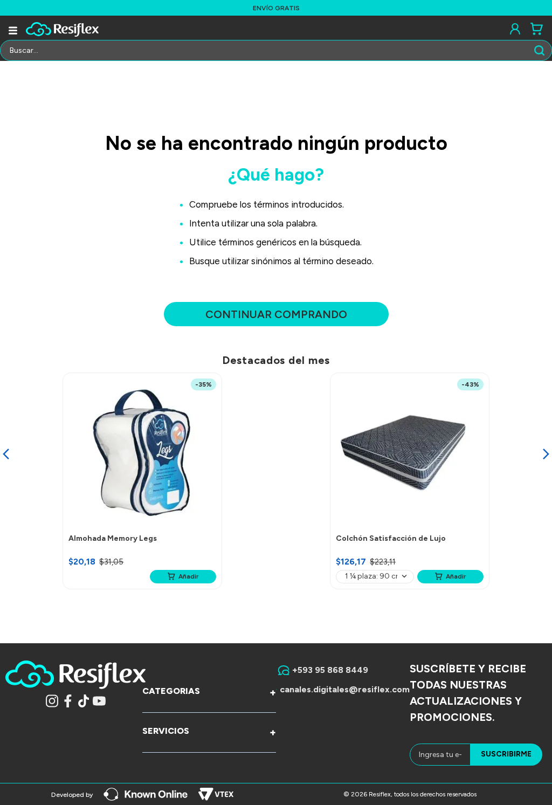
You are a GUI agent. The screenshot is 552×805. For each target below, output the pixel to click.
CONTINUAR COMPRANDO (276, 314)
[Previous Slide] (6, 454)
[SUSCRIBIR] (506, 755)
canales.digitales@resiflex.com (345, 689)
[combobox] (276, 50)
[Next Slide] (546, 454)
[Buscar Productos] (541, 50)
